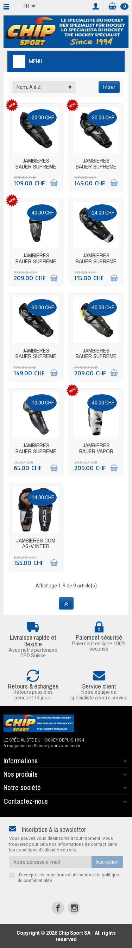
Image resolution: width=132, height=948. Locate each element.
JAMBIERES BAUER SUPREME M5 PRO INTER (35, 356)
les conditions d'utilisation (64, 874)
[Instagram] (74, 908)
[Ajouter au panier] (54, 183)
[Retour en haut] (66, 603)
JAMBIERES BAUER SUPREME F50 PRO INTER (96, 166)
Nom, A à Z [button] (29, 87)
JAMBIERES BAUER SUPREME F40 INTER (35, 166)
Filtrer (109, 87)
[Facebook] (58, 908)
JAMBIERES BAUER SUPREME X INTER (35, 451)
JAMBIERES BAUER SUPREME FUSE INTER (35, 261)
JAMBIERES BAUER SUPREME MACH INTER (96, 356)
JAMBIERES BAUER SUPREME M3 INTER (96, 261)
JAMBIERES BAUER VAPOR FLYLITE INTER (96, 451)
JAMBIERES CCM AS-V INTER (35, 543)
